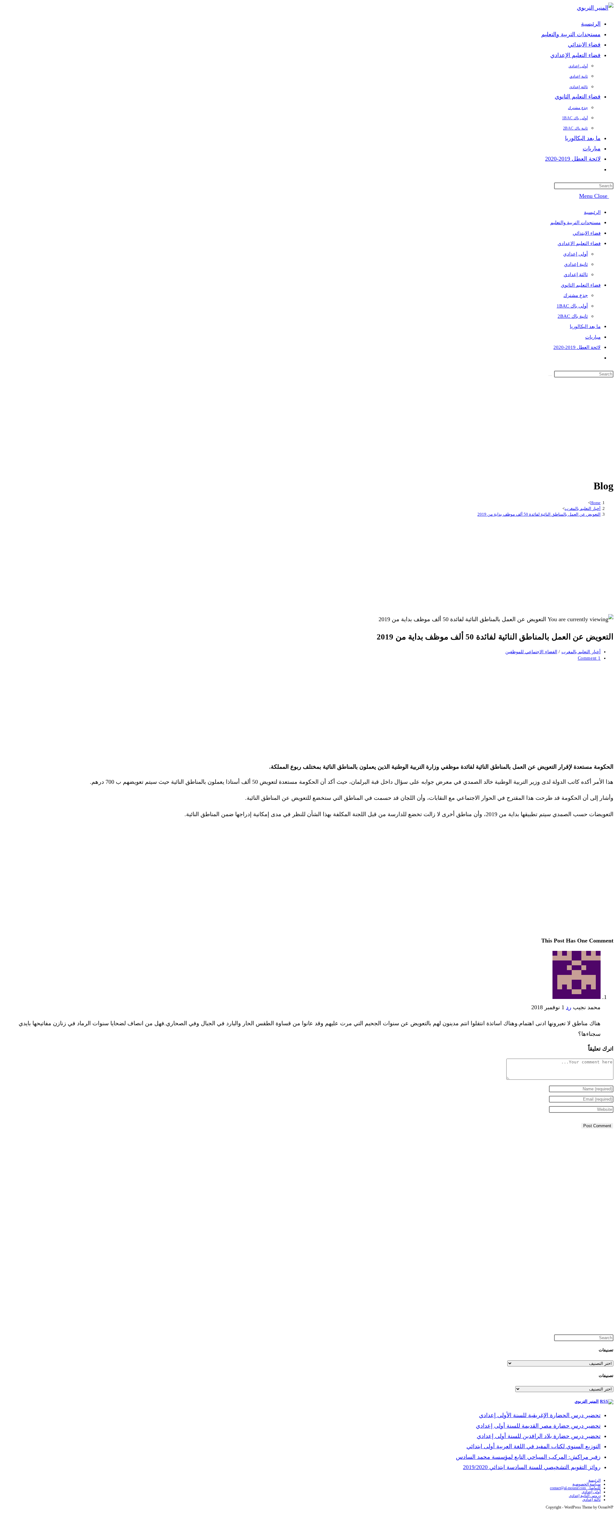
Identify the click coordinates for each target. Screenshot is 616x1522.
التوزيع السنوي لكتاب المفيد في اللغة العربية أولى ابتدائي (533, 1446)
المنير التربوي (587, 1401)
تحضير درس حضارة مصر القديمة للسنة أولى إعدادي (538, 1426)
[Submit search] (550, 375)
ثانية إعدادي (576, 264)
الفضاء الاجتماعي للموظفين (531, 651)
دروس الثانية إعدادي (585, 1495)
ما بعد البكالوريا (585, 326)
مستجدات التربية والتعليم (575, 222)
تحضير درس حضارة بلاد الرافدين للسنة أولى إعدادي (539, 1436)
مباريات (593, 337)
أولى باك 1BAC (572, 306)
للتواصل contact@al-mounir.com (575, 1488)
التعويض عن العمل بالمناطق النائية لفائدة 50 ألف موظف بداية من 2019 (539, 514)
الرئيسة (594, 1480)
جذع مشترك (575, 295)
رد (568, 1007)
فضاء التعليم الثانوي (581, 285)
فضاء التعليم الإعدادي (579, 243)
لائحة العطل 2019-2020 (577, 347)
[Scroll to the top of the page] (611, 1514)
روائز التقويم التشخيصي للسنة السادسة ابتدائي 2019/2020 (532, 1467)
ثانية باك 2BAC (573, 316)
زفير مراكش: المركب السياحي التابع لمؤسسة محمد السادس (528, 1457)
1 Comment (589, 658)
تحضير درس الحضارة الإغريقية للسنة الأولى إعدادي (540, 1415)
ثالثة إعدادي (576, 274)
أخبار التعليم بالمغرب (581, 651)
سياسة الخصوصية (586, 1484)
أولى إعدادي (575, 254)
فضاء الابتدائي (587, 233)
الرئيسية (592, 212)
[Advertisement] (308, 427)
